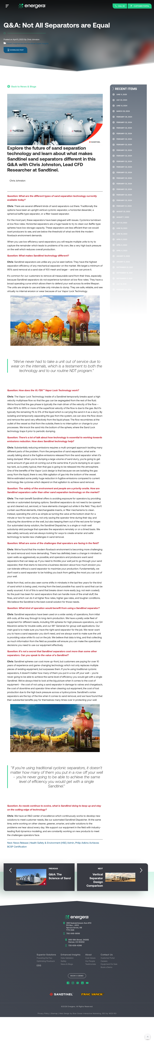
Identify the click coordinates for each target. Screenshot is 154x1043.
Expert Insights (13, 43)
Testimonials (90, 964)
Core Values (90, 958)
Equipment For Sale (109, 964)
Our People (90, 961)
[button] (120, 6)
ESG (39, 965)
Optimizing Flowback (46, 961)
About (88, 954)
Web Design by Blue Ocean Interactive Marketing (80, 1013)
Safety (63, 961)
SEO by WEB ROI (109, 1013)
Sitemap (54, 1013)
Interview (23, 43)
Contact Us (107, 954)
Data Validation (67, 958)
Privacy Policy (43, 1013)
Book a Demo (106, 967)
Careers (104, 961)
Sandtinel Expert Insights (37, 43)
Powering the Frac (44, 958)
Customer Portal (108, 958)
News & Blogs (67, 964)
